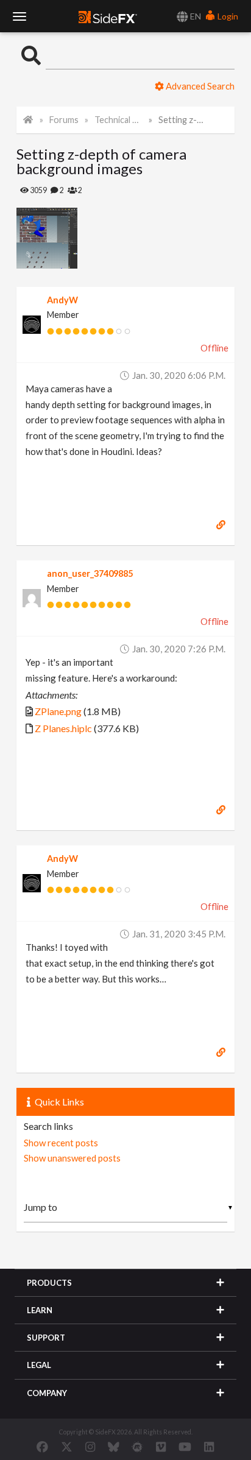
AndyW (62, 300)
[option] (70, 238)
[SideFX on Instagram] (90, 1446)
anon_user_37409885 (90, 573)
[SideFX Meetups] (137, 1446)
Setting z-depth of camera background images (182, 120)
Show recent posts (61, 1142)
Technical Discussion (118, 120)
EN (194, 16)
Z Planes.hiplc (63, 728)
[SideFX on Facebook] (42, 1446)
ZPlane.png (58, 711)
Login (227, 16)
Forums (64, 120)
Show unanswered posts (72, 1157)
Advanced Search (199, 85)
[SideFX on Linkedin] (209, 1446)
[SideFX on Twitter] (66, 1446)
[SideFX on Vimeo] (161, 1446)
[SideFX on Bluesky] (113, 1446)
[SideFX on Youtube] (185, 1446)
